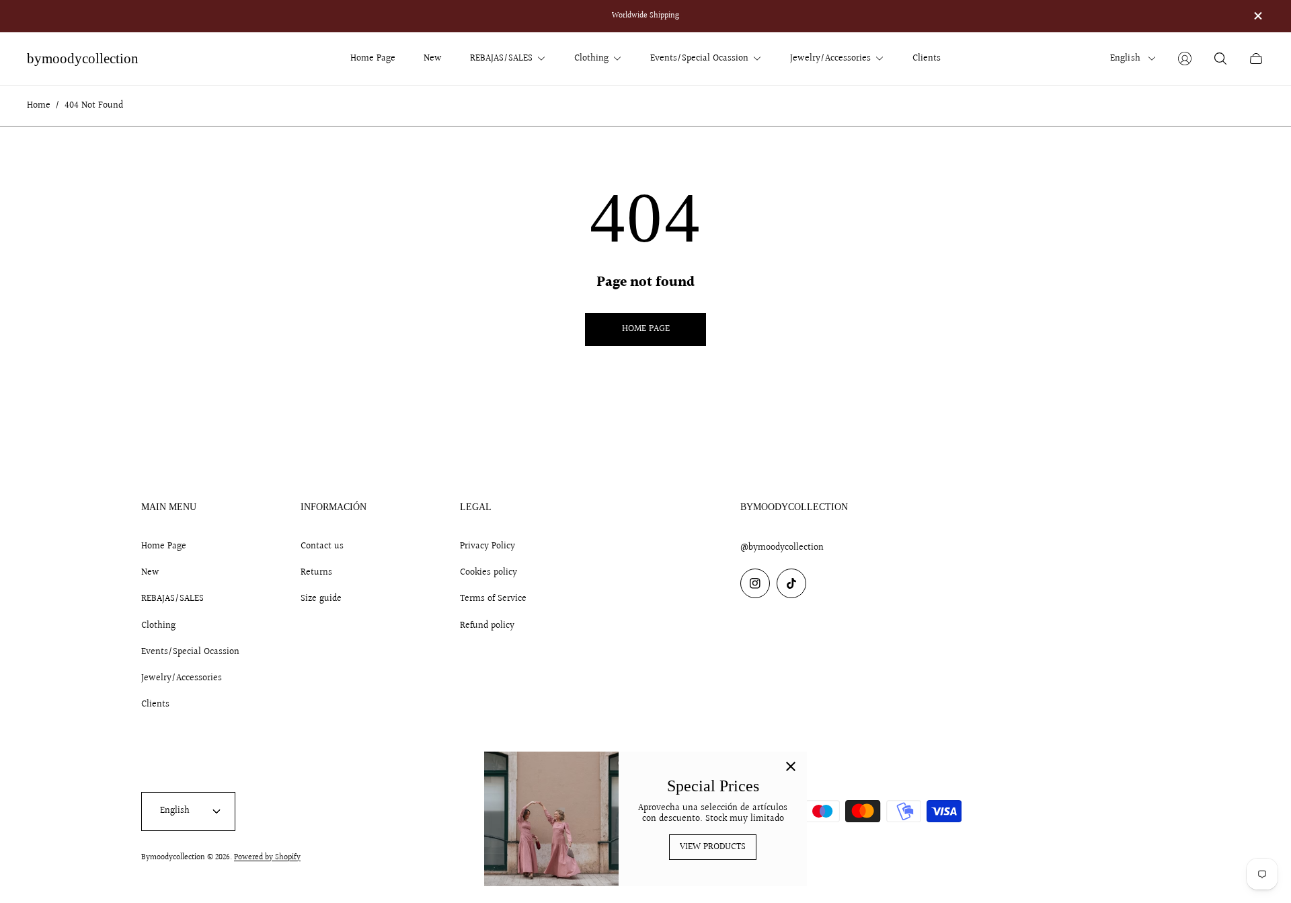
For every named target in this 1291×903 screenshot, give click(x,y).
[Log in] (1185, 58)
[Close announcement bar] (1257, 15)
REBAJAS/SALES (172, 598)
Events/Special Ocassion (190, 652)
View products (713, 847)
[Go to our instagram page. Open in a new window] (755, 583)
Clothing (158, 625)
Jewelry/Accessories (181, 678)
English (1125, 58)
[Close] (791, 768)
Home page (646, 329)
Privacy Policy (487, 546)
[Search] (1220, 58)
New (150, 572)
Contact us (322, 546)
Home (38, 106)
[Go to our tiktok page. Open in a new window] (791, 583)
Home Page (163, 546)
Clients (155, 704)
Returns (316, 572)
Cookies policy (488, 572)
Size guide (321, 598)
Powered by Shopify (267, 857)
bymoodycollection (83, 58)
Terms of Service (493, 598)
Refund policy (487, 625)
